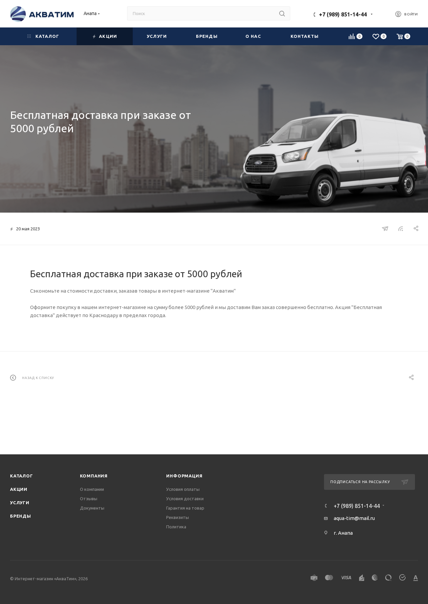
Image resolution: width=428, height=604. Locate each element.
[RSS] (400, 228)
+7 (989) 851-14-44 (343, 14)
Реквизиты (177, 517)
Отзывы (88, 498)
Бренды (20, 516)
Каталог (21, 475)
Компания (94, 475)
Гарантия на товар (185, 508)
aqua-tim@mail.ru (354, 518)
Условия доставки (185, 498)
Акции (18, 489)
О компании (92, 489)
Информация (184, 475)
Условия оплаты (183, 489)
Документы (92, 508)
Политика (176, 526)
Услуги (19, 502)
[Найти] (282, 13)
